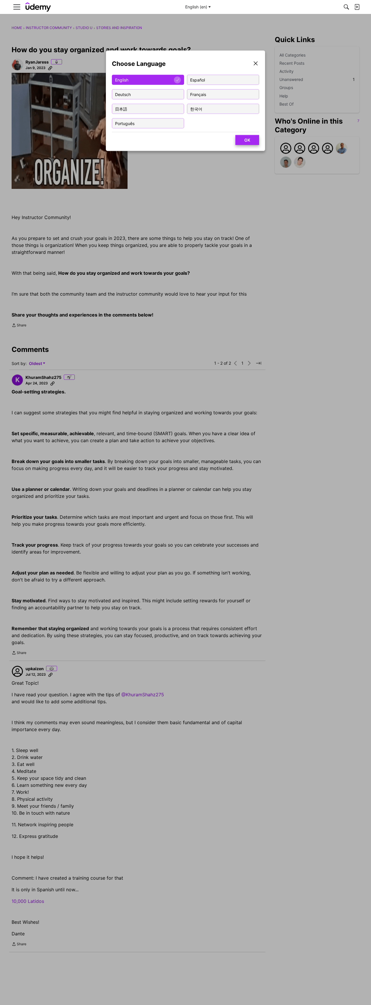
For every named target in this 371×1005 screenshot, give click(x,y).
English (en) (196, 6)
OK (247, 140)
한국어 (196, 108)
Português (124, 123)
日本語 (121, 108)
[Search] (346, 7)
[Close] (255, 64)
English (121, 79)
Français (198, 94)
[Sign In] (357, 7)
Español (197, 79)
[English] (38, 7)
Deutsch (123, 94)
